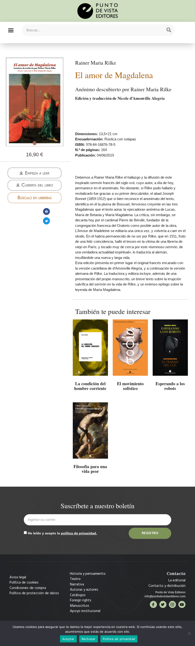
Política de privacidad (119, 639)
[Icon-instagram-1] (172, 604)
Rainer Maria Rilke (95, 62)
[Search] (169, 30)
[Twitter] (162, 604)
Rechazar (89, 639)
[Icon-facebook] (153, 604)
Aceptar (68, 639)
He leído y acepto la (62, 533)
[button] (10, 30)
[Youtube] (181, 604)
